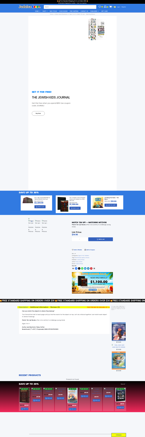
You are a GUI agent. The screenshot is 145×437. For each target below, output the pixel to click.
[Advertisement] (72, 423)
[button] (32, 221)
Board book (78, 257)
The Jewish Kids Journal (51, 97)
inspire (83, 257)
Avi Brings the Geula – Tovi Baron (112, 198)
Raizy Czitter (79, 261)
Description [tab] (23, 307)
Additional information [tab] (39, 307)
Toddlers (87, 255)
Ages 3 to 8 (72, 14)
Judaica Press (80, 259)
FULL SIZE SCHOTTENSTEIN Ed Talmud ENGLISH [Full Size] (42, 198)
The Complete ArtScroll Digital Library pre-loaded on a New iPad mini (77, 199)
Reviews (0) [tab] (55, 307)
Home (51, 14)
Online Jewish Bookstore (61, 14)
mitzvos (87, 257)
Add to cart (102, 239)
